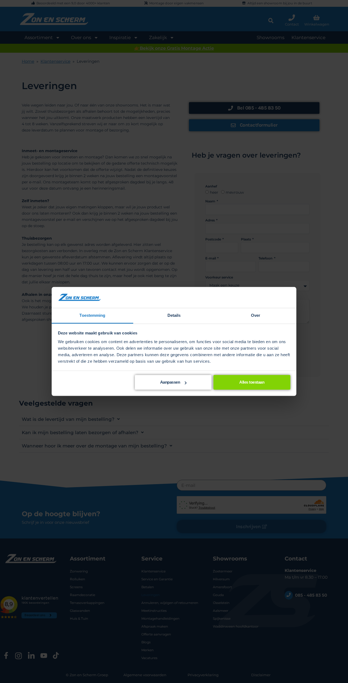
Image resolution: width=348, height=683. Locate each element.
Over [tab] (255, 315)
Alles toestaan (251, 382)
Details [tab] (174, 315)
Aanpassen (170, 382)
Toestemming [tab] (92, 315)
